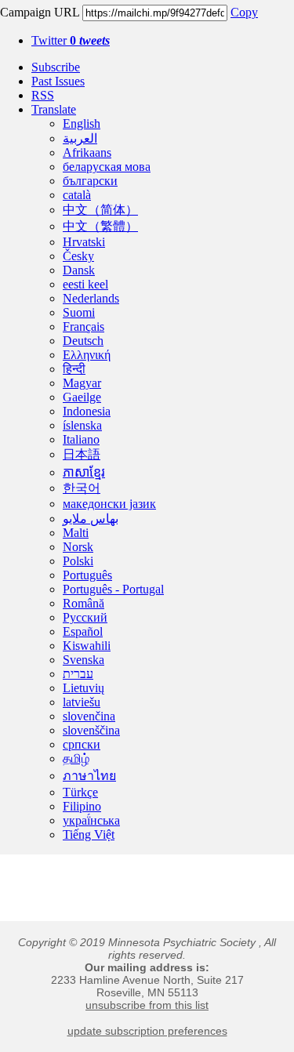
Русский (85, 617)
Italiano (81, 439)
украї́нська (91, 820)
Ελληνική (87, 354)
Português (87, 575)
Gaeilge (82, 397)
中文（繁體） (100, 226)
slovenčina (89, 716)
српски (81, 744)
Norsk (78, 546)
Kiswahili (87, 645)
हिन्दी (74, 368)
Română (83, 603)
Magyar (82, 383)
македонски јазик (109, 503)
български (90, 180)
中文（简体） (100, 209)
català (77, 194)
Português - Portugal (113, 589)
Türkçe (80, 792)
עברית (78, 673)
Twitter (70, 40)
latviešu (81, 702)
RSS (42, 95)
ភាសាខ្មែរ (84, 472)
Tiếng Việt (88, 834)
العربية (80, 138)
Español (83, 631)
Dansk (79, 270)
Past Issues (58, 81)
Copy (244, 12)
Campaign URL (39, 12)
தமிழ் (76, 758)
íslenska (82, 425)
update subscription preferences (147, 1031)
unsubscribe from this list (147, 1005)
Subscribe (55, 67)
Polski (78, 561)
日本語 (81, 454)
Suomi (79, 312)
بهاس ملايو (90, 518)
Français (83, 326)
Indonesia (87, 411)
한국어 (81, 488)
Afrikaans (87, 152)
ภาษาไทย (89, 775)
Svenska (83, 659)
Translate (53, 109)
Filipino (82, 806)
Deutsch (83, 340)
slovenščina (91, 730)
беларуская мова (107, 166)
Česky (78, 256)
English (81, 123)
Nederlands (91, 298)
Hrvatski (84, 241)
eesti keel (85, 284)
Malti (76, 532)
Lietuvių (83, 688)
